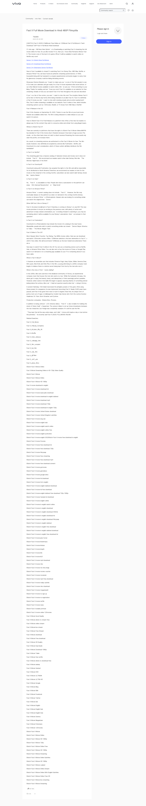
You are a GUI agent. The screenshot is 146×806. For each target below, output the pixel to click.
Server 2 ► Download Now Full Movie (39, 64)
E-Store (51, 3)
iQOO (111, 3)
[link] (16, 3)
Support (91, 3)
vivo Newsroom (101, 3)
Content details (48, 18)
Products (42, 3)
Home (35, 3)
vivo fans (38, 18)
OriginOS (83, 3)
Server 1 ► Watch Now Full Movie (38, 60)
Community (74, 3)
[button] (127, 3)
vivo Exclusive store (62, 3)
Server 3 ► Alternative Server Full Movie (40, 67)
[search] (113, 10)
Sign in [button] (109, 41)
